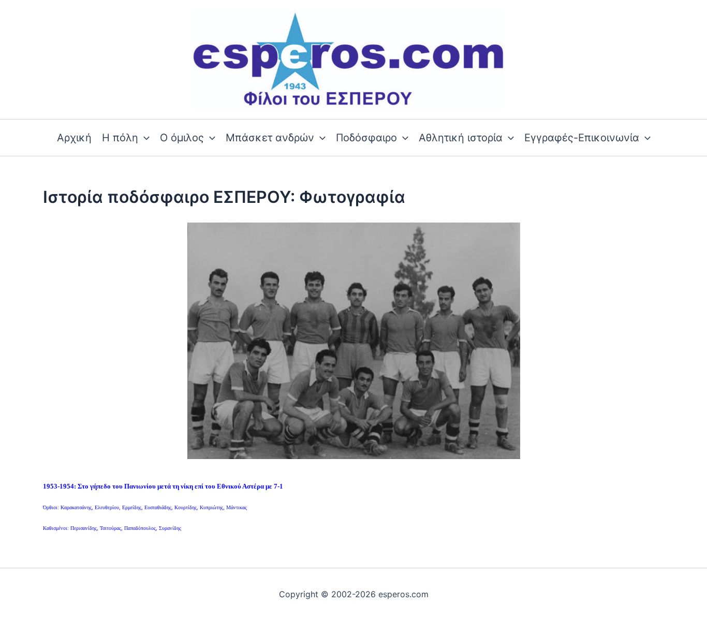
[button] (144, 137)
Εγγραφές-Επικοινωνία (581, 137)
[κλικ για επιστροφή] (353, 340)
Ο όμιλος (182, 137)
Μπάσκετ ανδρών (270, 137)
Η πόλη (120, 137)
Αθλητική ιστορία (461, 137)
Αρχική (74, 137)
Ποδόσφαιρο (366, 137)
